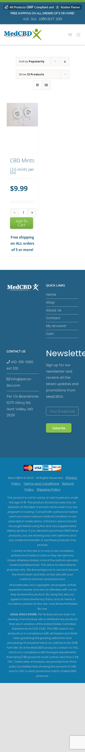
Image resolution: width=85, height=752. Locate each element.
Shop (50, 302)
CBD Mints (22, 160)
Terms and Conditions (41, 483)
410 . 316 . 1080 (34, 19)
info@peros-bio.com (20, 382)
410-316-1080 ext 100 (20, 365)
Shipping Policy (48, 489)
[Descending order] (65, 61)
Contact (53, 317)
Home (51, 294)
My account (56, 325)
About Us (53, 310)
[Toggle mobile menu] (78, 34)
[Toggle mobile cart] (70, 34)
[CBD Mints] (22, 128)
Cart (50, 333)
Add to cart (21, 223)
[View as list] (46, 85)
